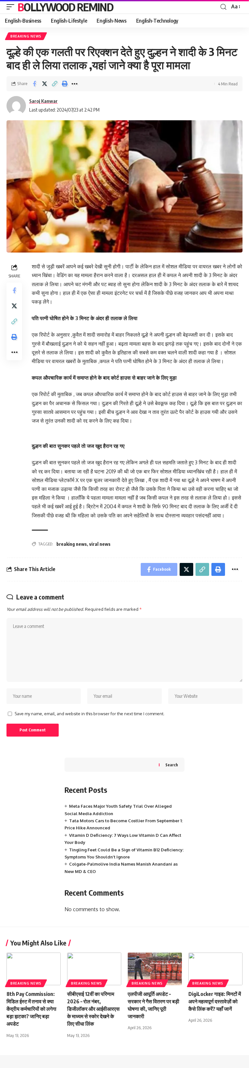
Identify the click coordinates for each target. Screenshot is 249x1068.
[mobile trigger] (12, 7)
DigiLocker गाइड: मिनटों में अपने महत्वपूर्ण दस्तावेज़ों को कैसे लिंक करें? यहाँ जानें (214, 1001)
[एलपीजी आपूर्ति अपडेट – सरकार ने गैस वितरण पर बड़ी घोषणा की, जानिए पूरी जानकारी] (155, 969)
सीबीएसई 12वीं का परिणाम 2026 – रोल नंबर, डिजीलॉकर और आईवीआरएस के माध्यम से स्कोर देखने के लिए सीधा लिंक (93, 1009)
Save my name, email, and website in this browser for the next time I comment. (89, 713)
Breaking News (26, 36)
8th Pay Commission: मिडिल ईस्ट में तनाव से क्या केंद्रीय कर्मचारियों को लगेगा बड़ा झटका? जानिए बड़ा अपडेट (31, 1009)
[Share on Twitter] (44, 84)
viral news (100, 544)
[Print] (64, 84)
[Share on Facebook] (34, 84)
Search (171, 764)
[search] (223, 7)
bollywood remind (65, 7)
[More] (74, 84)
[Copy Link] (54, 84)
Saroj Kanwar (43, 101)
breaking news (71, 544)
